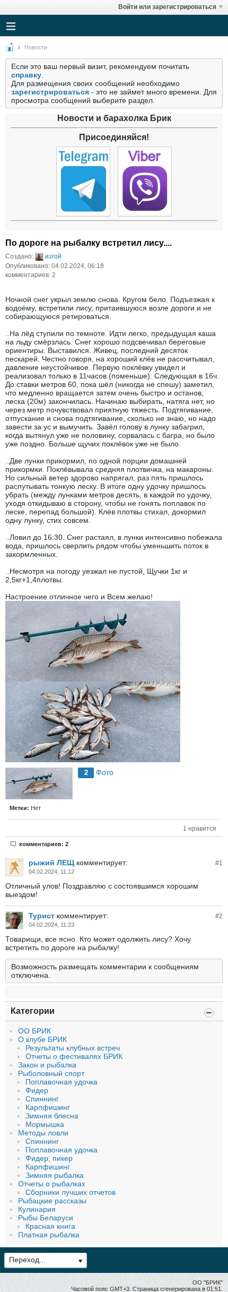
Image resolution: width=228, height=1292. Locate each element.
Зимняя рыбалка (54, 1175)
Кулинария (37, 1209)
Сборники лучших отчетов (70, 1192)
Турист (42, 915)
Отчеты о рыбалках (51, 1183)
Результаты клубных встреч (72, 1048)
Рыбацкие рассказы (52, 1200)
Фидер (36, 1090)
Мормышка (44, 1124)
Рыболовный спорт (51, 1073)
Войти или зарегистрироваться (167, 7)
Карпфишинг (47, 1107)
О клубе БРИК (42, 1039)
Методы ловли (43, 1133)
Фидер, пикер (49, 1158)
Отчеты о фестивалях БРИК (73, 1056)
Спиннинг (42, 1099)
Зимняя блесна (51, 1116)
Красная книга (50, 1226)
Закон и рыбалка (47, 1065)
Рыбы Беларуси (45, 1217)
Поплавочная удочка (61, 1082)
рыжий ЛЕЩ (51, 862)
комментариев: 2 (43, 844)
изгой (53, 256)
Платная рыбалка (49, 1234)
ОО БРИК (34, 1031)
